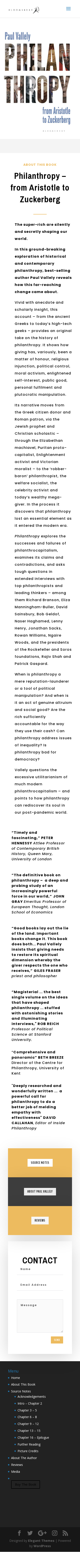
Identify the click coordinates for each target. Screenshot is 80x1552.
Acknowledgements (32, 1396)
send (57, 1339)
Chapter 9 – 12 (28, 1424)
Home (15, 1378)
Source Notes (40, 1162)
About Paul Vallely (40, 1191)
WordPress (42, 1546)
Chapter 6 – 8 (27, 1417)
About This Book (23, 1384)
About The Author (24, 1458)
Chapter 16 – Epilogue (33, 1437)
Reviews (40, 1220)
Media (15, 1471)
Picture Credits (28, 1451)
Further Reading (29, 1444)
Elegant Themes (41, 1540)
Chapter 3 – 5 (27, 1410)
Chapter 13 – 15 (29, 1430)
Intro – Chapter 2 (30, 1403)
